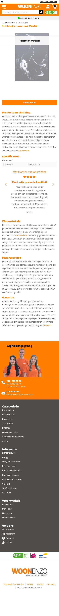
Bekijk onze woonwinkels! (48, 2)
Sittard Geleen (8, 517)
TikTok (8, 542)
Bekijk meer (29, 102)
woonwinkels (23, 150)
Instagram (10, 533)
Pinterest (10, 538)
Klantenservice (9, 452)
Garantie (47, 325)
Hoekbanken (8, 410)
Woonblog (51, 584)
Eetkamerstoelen (10, 432)
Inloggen (6, 457)
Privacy (30, 584)
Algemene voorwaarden (14, 584)
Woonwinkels (11, 501)
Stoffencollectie (9, 488)
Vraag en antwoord (11, 461)
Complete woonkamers (13, 436)
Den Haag (6, 508)
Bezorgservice (8, 466)
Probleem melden (10, 475)
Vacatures (6, 492)
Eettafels (6, 427)
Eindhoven (7, 513)
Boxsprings (7, 419)
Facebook (9, 529)
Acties (5, 441)
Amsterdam (7, 504)
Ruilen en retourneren (12, 479)
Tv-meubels (7, 423)
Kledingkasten (8, 414)
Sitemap (40, 584)
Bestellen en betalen (11, 470)
